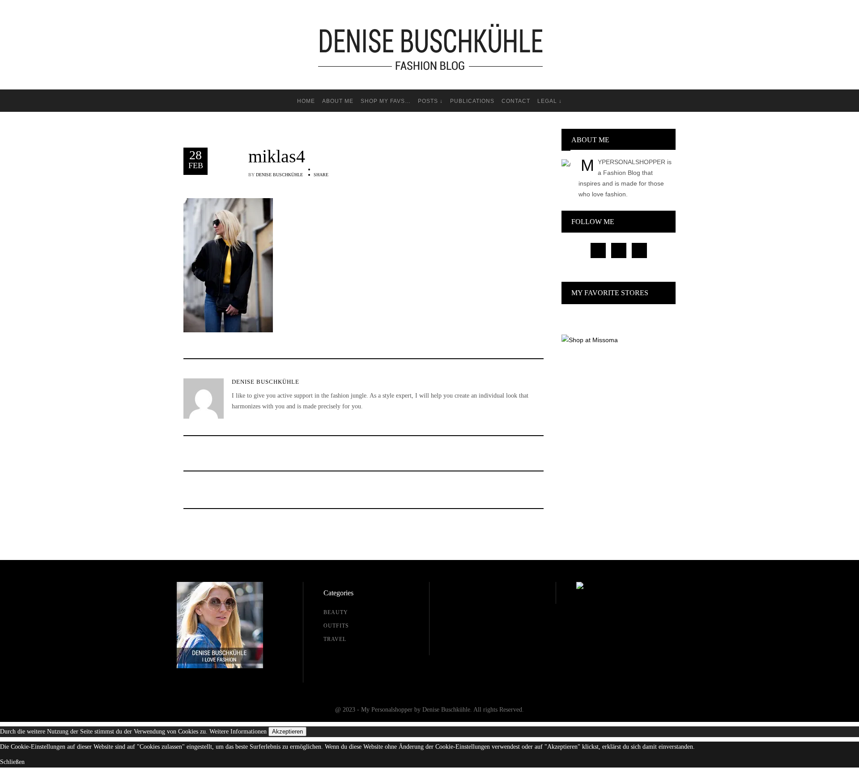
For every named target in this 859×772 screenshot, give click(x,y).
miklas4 (276, 156)
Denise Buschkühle (279, 174)
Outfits (336, 626)
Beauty (335, 612)
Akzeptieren (287, 731)
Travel (334, 639)
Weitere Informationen (238, 731)
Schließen (12, 762)
